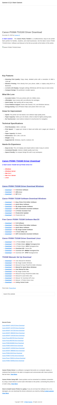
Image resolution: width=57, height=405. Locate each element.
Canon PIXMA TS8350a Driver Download (13, 360)
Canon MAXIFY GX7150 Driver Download (13, 330)
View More (14, 374)
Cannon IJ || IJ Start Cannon (12, 2)
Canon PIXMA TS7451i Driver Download (13, 355)
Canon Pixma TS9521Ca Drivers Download (13, 358)
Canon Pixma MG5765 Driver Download (12, 338)
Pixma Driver (12, 288)
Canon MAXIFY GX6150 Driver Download (13, 335)
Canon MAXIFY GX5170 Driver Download (13, 325)
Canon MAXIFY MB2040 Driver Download (13, 333)
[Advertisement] (28, 20)
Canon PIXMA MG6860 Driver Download (13, 343)
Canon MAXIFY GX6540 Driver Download (13, 348)
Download (8, 190)
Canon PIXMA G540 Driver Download (12, 353)
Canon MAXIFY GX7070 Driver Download (13, 328)
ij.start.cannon (49, 391)
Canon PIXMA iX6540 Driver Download (12, 345)
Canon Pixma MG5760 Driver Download (12, 340)
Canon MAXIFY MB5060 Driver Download (13, 350)
